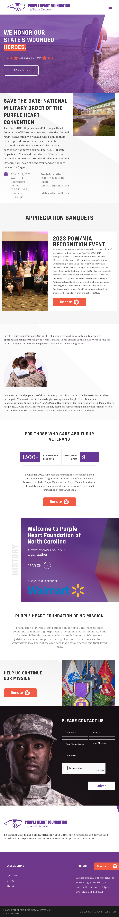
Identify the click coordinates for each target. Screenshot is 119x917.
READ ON (34, 566)
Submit (102, 786)
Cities (10, 880)
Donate (66, 302)
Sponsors (12, 875)
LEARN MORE (21, 70)
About (10, 886)
